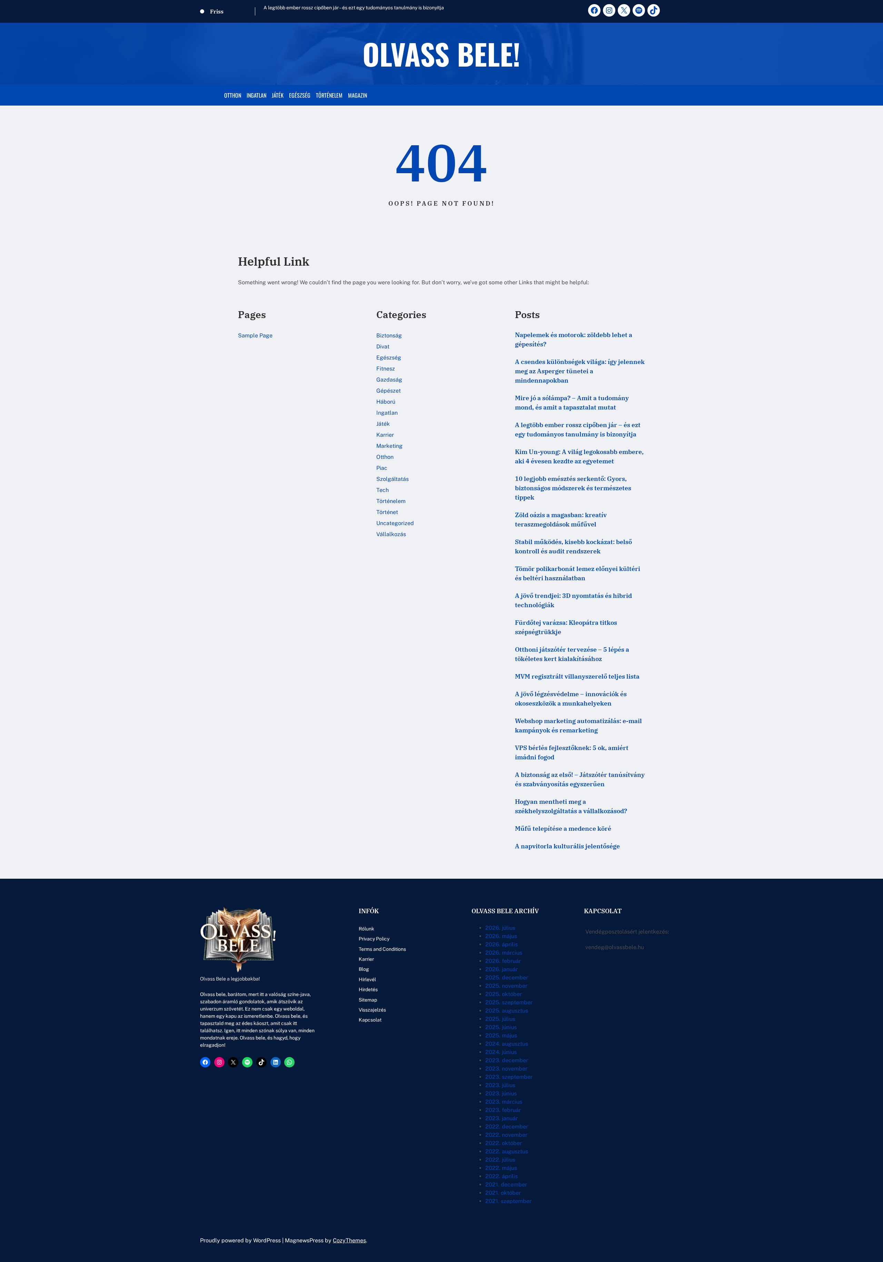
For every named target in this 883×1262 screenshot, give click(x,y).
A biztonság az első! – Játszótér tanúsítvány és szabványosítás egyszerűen (580, 779)
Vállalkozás (391, 534)
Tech (382, 490)
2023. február (503, 1110)
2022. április (501, 1176)
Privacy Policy (374, 938)
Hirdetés (368, 989)
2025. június (501, 1027)
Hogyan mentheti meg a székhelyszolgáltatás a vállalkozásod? (571, 806)
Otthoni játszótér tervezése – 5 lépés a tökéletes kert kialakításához (572, 654)
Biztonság (389, 335)
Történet (387, 512)
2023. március (503, 1101)
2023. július (500, 1085)
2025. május (501, 1035)
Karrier (385, 435)
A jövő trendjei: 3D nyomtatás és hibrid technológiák (573, 600)
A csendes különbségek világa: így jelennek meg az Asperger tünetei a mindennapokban (580, 371)
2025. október (503, 994)
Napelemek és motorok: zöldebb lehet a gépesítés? (573, 339)
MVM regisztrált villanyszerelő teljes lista (577, 676)
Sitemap (368, 1000)
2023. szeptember (509, 1077)
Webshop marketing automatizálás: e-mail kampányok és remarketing (578, 725)
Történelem (391, 501)
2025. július (500, 1019)
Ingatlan (387, 413)
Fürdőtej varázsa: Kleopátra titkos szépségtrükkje (566, 627)
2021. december (506, 1184)
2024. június (501, 1052)
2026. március (503, 952)
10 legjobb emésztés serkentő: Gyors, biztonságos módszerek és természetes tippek (573, 488)
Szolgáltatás (392, 479)
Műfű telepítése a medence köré (563, 828)
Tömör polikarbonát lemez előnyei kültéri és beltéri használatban (577, 573)
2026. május (501, 936)
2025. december (506, 977)
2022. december (506, 1126)
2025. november (506, 986)
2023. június (501, 1093)
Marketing (389, 446)
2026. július (500, 928)
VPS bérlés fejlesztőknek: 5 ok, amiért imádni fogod (571, 752)
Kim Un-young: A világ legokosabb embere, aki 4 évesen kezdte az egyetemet (579, 456)
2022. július (500, 1159)
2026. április (501, 944)
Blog (364, 969)
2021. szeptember (508, 1201)
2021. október (503, 1193)
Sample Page (255, 335)
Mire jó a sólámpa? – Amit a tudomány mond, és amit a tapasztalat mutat (572, 402)
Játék (383, 424)
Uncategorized (395, 523)
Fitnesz (385, 368)
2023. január (501, 1118)
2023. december (506, 1060)
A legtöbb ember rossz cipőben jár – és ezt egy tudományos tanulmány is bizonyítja (354, 7)
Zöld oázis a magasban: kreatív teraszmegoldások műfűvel (561, 519)
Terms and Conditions (382, 949)
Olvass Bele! (441, 53)
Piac (381, 468)
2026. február (503, 961)
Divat (382, 346)
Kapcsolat (370, 1020)
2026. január (501, 969)
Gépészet (388, 390)
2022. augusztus (506, 1151)
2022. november (506, 1135)
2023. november (506, 1068)
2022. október (503, 1143)
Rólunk (366, 928)
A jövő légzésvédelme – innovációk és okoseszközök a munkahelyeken (571, 698)
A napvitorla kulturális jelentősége (567, 846)
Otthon (385, 457)
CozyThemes (349, 1240)
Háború (385, 401)
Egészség (388, 357)
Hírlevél (367, 979)
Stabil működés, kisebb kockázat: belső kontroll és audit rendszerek (573, 546)
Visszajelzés (372, 1010)
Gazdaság (389, 379)
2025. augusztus (506, 1010)
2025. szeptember (509, 1002)
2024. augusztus (506, 1044)
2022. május (501, 1168)
